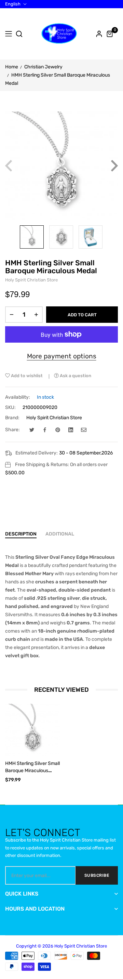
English (12, 4)
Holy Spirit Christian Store (54, 418)
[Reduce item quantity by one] (11, 314)
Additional (59, 534)
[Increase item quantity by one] (36, 314)
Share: (12, 430)
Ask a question (75, 375)
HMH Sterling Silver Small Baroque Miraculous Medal (32, 770)
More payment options (61, 356)
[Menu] (8, 33)
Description (21, 534)
